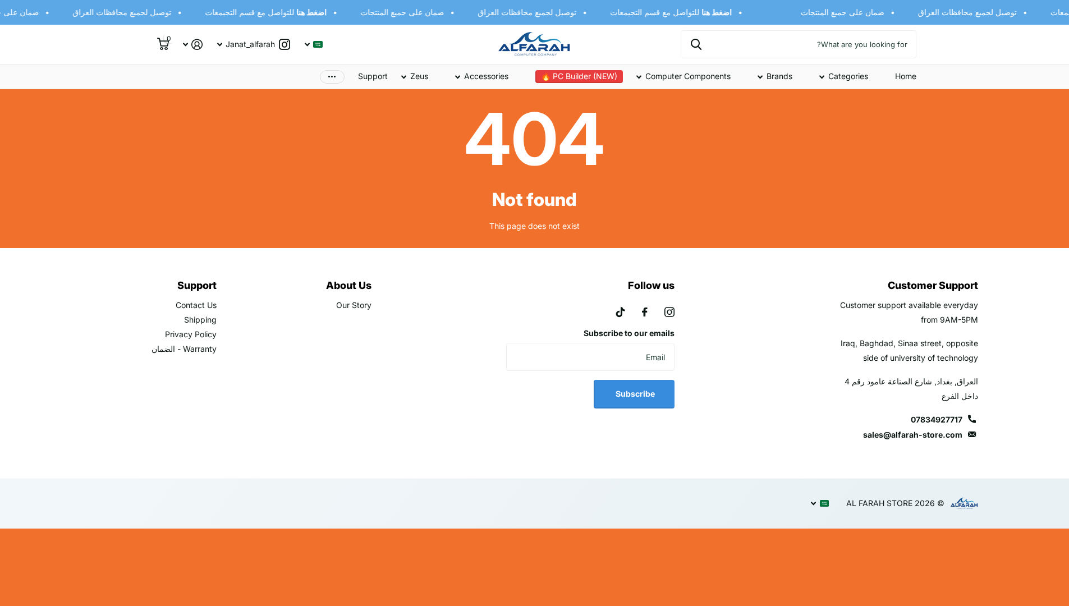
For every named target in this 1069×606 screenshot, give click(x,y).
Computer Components (688, 76)
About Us (348, 285)
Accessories (486, 76)
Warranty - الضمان (184, 349)
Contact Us (196, 305)
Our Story (353, 305)
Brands (779, 76)
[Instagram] (669, 312)
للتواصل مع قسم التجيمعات (674, 12)
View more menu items (332, 76)
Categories (848, 76)
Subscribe (634, 393)
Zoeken (696, 44)
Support (373, 76)
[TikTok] (620, 312)
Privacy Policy (191, 334)
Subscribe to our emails (629, 333)
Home (905, 76)
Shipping (200, 319)
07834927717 (936, 419)
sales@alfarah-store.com (912, 434)
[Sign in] (192, 44)
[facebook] (645, 311)
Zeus (419, 76)
